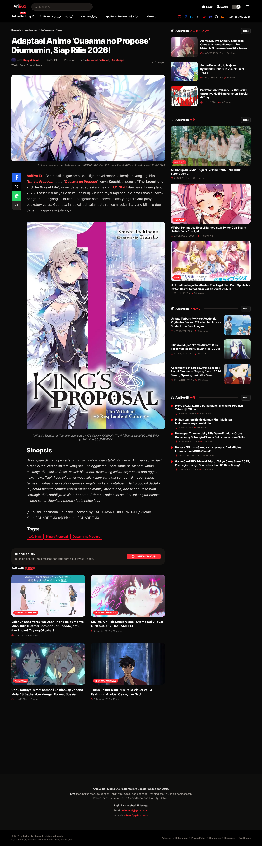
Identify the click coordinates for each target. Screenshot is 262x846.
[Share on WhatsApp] (16, 196)
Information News (51, 30)
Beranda (16, 30)
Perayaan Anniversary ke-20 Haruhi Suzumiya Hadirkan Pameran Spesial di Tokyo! (224, 93)
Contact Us (215, 838)
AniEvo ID (34, 176)
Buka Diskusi (146, 556)
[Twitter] (191, 16)
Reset (161, 62)
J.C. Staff (119, 187)
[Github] (216, 16)
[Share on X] (16, 186)
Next (246, 30)
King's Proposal (40, 181)
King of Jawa (31, 60)
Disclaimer (229, 838)
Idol (176, 277)
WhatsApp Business (136, 815)
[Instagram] (179, 16)
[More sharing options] (16, 205)
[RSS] (222, 16)
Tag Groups (245, 838)
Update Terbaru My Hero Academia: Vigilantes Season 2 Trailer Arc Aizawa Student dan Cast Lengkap (196, 322)
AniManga (31, 30)
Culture (179, 162)
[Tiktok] (197, 16)
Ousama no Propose (81, 181)
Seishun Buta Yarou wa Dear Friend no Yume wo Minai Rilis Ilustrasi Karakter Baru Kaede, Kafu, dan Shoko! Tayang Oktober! (47, 626)
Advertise (167, 838)
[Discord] (210, 16)
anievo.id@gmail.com (134, 810)
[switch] (236, 7)
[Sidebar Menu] (247, 7)
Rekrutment (181, 838)
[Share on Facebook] (16, 177)
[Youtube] (204, 16)
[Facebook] (185, 16)
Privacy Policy (198, 838)
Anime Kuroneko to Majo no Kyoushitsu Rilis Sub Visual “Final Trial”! (222, 69)
